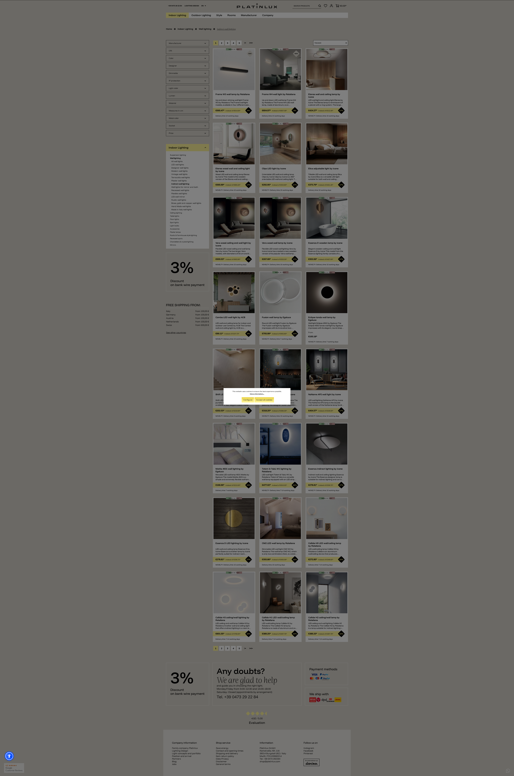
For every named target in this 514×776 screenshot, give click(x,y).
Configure (247, 400)
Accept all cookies (264, 400)
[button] (9, 756)
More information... (257, 394)
